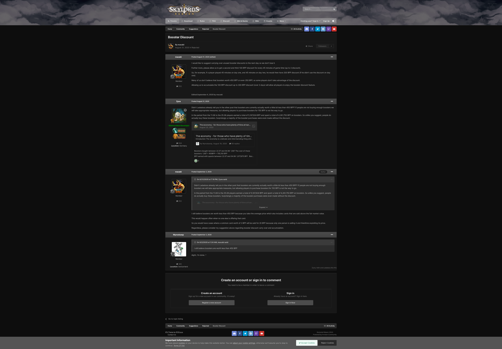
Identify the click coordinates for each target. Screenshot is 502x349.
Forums (173, 21)
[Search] (334, 9)
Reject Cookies (327, 343)
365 (180, 264)
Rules (202, 21)
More (281, 21)
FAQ (214, 21)
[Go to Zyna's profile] (179, 116)
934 (180, 143)
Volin (318, 268)
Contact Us (172, 335)
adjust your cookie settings (244, 343)
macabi (181, 44)
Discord (226, 21)
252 (180, 86)
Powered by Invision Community (325, 335)
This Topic (324, 9)
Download (188, 21)
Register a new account (211, 303)
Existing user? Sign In (310, 21)
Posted (200, 57)
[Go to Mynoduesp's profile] (179, 249)
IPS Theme (169, 332)
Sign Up (326, 21)
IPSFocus (179, 332)
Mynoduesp (178, 235)
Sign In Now (290, 303)
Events (269, 21)
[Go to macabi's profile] (171, 46)
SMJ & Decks (242, 21)
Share (310, 46)
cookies (182, 343)
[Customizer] (334, 21)
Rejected (195, 47)
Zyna (178, 101)
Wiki (257, 21)
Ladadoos (327, 268)
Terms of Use (179, 346)
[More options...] (332, 57)
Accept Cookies (308, 343)
